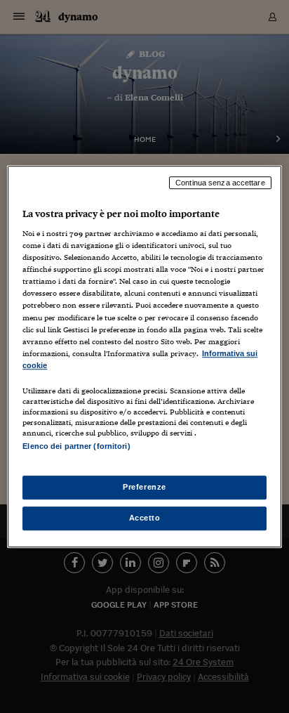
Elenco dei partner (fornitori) (76, 446)
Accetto (145, 518)
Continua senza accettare (220, 182)
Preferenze (144, 487)
